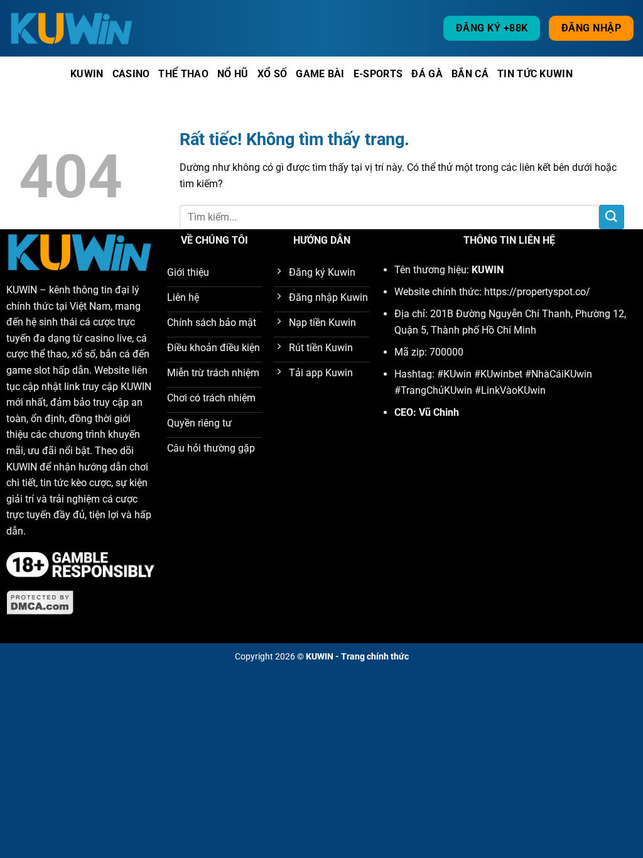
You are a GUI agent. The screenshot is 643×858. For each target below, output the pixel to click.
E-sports (378, 74)
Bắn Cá (470, 74)
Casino (131, 74)
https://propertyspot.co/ (537, 292)
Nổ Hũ (233, 74)
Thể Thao (183, 74)
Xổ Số (272, 74)
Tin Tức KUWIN (535, 74)
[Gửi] (611, 217)
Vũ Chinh (439, 412)
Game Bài (320, 74)
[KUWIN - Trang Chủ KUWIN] (72, 28)
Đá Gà (427, 74)
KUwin (87, 74)
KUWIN (21, 290)
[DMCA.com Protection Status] (40, 602)
